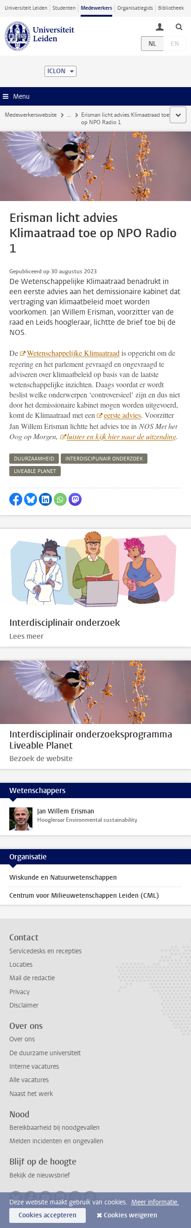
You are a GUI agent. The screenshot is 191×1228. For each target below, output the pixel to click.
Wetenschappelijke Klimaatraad (73, 353)
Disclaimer (23, 1005)
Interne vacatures (34, 1066)
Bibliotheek (171, 8)
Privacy (19, 992)
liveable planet (35, 471)
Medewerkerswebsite (31, 115)
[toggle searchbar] (179, 26)
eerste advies (122, 415)
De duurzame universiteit (45, 1053)
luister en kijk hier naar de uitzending (121, 436)
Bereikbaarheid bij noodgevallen (54, 1127)
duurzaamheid (34, 458)
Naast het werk (31, 1093)
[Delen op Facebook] (15, 499)
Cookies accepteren (47, 1215)
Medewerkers (96, 8)
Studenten (64, 8)
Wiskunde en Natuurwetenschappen (63, 877)
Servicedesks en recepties (45, 951)
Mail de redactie (32, 978)
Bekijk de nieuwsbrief (39, 1175)
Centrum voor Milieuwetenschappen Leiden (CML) (84, 895)
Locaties (20, 964)
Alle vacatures (29, 1080)
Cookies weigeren (130, 1215)
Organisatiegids (135, 8)
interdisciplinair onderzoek (104, 458)
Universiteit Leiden (26, 8)
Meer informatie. (155, 1202)
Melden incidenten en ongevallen (56, 1141)
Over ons (22, 1039)
